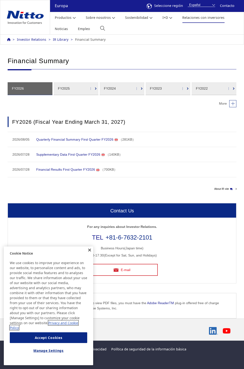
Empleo (84, 28)
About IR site (221, 188)
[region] (48, 305)
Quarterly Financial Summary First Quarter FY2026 (74, 139)
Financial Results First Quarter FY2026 (65, 169)
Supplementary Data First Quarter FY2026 (68, 154)
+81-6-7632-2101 (129, 237)
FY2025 (64, 88)
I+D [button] (165, 17)
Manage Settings (48, 350)
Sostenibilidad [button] (136, 17)
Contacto (227, 5)
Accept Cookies (48, 337)
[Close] (89, 250)
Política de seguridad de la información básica (148, 349)
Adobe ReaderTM (160, 303)
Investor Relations (31, 39)
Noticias (61, 28)
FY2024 (110, 88)
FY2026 (18, 88)
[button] (102, 28)
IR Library (60, 39)
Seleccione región (168, 5)
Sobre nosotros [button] (98, 17)
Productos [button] (63, 17)
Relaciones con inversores (203, 17)
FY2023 (156, 88)
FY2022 (202, 88)
